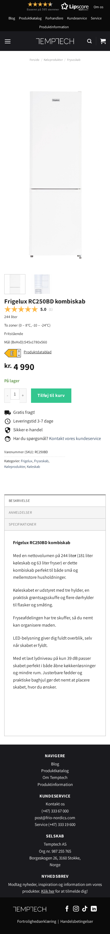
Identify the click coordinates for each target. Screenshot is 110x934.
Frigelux (26, 461)
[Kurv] (103, 41)
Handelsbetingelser (76, 921)
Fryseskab (73, 60)
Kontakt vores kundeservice (75, 438)
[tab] (55, 512)
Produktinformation (54, 26)
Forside (34, 60)
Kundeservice (77, 18)
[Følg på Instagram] (76, 909)
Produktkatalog (30, 18)
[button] (47, 6)
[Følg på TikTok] (85, 909)
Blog (11, 18)
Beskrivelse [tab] (19, 500)
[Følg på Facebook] (67, 909)
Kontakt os (55, 803)
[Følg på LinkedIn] (94, 909)
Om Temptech (55, 777)
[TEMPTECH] (55, 41)
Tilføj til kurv (51, 395)
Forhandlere (54, 18)
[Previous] (13, 170)
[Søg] (89, 41)
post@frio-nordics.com (55, 817)
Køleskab (33, 466)
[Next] (97, 170)
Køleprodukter (53, 60)
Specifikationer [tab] (22, 524)
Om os (98, 7)
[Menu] (7, 41)
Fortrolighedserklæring (36, 921)
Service (96, 18)
